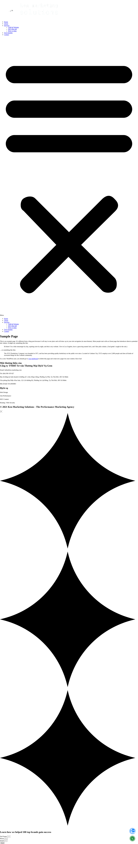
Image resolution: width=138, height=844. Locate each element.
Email (2, 841)
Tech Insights (8, 33)
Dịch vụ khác (12, 31)
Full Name (3, 836)
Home (6, 22)
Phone (2, 838)
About (6, 24)
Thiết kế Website (13, 27)
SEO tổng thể (12, 29)
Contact (6, 34)
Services (6, 25)
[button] (69, 176)
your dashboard (33, 359)
